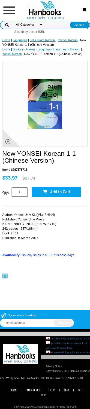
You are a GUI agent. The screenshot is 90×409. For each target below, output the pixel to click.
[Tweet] (5, 277)
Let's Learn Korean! (43, 40)
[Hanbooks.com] (45, 10)
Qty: (5, 193)
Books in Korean (24, 49)
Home (6, 40)
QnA (66, 390)
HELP (51, 390)
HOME (14, 390)
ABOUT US (33, 390)
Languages (20, 40)
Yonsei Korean (68, 40)
